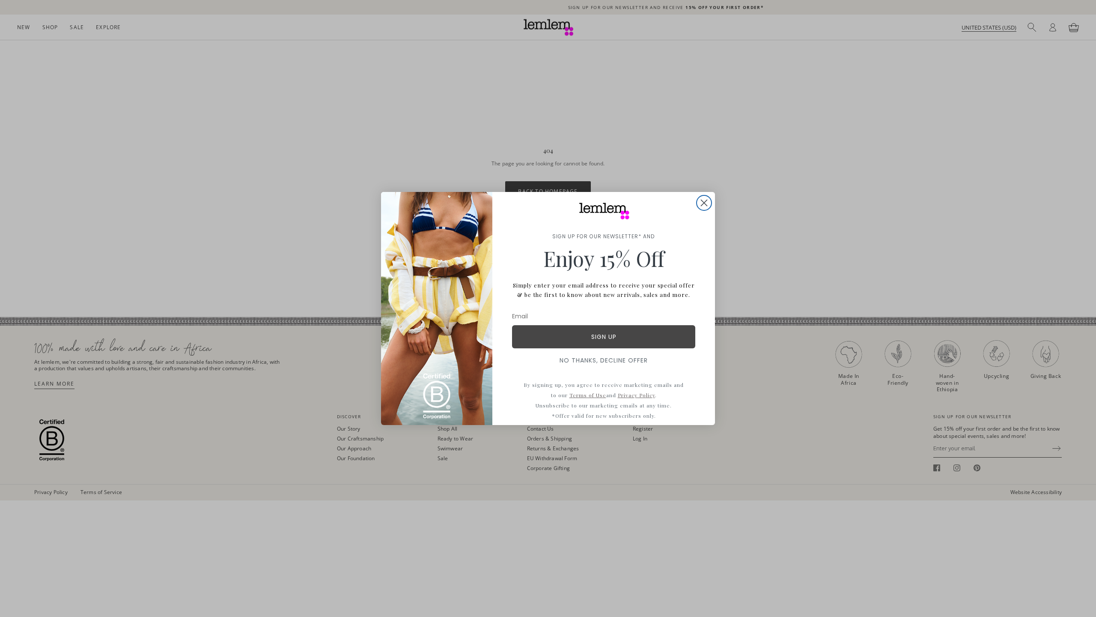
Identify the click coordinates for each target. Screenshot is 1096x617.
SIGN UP (603, 336)
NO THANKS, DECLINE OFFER (604, 360)
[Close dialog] (704, 202)
